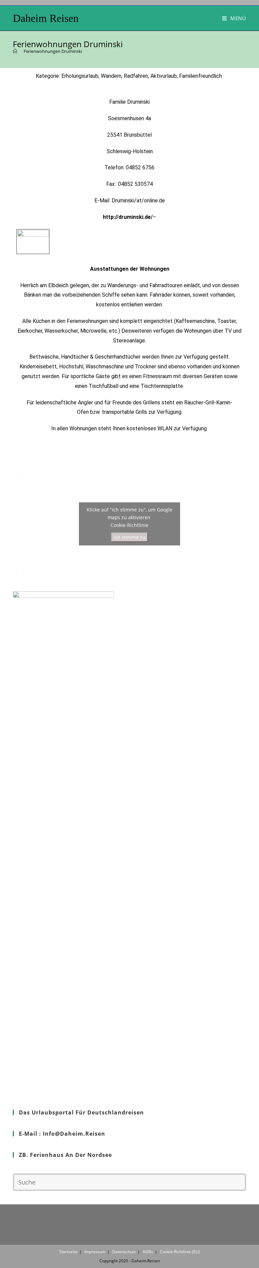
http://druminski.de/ (128, 217)
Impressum (95, 1252)
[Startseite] (15, 51)
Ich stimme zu (129, 537)
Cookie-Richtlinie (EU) (180, 1252)
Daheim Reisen (46, 18)
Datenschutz (124, 1252)
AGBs (148, 1252)
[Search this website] (129, 1181)
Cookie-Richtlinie (129, 525)
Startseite (68, 1252)
